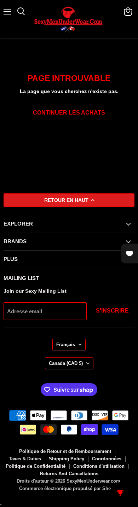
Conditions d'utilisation (99, 466)
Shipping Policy (66, 458)
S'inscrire (112, 311)
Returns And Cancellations (69, 473)
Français (65, 344)
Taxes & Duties (25, 458)
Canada (66, 363)
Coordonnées (106, 458)
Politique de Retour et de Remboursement (65, 451)
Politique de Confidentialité (35, 466)
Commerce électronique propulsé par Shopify (69, 488)
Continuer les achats (69, 113)
